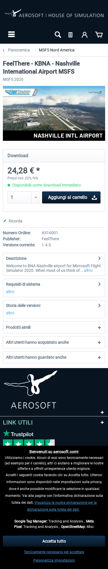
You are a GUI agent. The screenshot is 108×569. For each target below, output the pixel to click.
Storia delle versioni (23, 305)
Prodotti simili (18, 327)
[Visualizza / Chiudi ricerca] (57, 34)
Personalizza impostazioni (54, 560)
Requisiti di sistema (23, 284)
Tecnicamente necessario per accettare (54, 552)
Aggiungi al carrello (67, 197)
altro (87, 270)
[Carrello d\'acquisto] (99, 34)
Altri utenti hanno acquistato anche (37, 342)
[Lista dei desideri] (71, 34)
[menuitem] (11, 34)
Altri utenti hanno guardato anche (36, 357)
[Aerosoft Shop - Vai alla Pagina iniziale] (54, 16)
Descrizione (16, 258)
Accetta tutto (54, 541)
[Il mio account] (85, 34)
